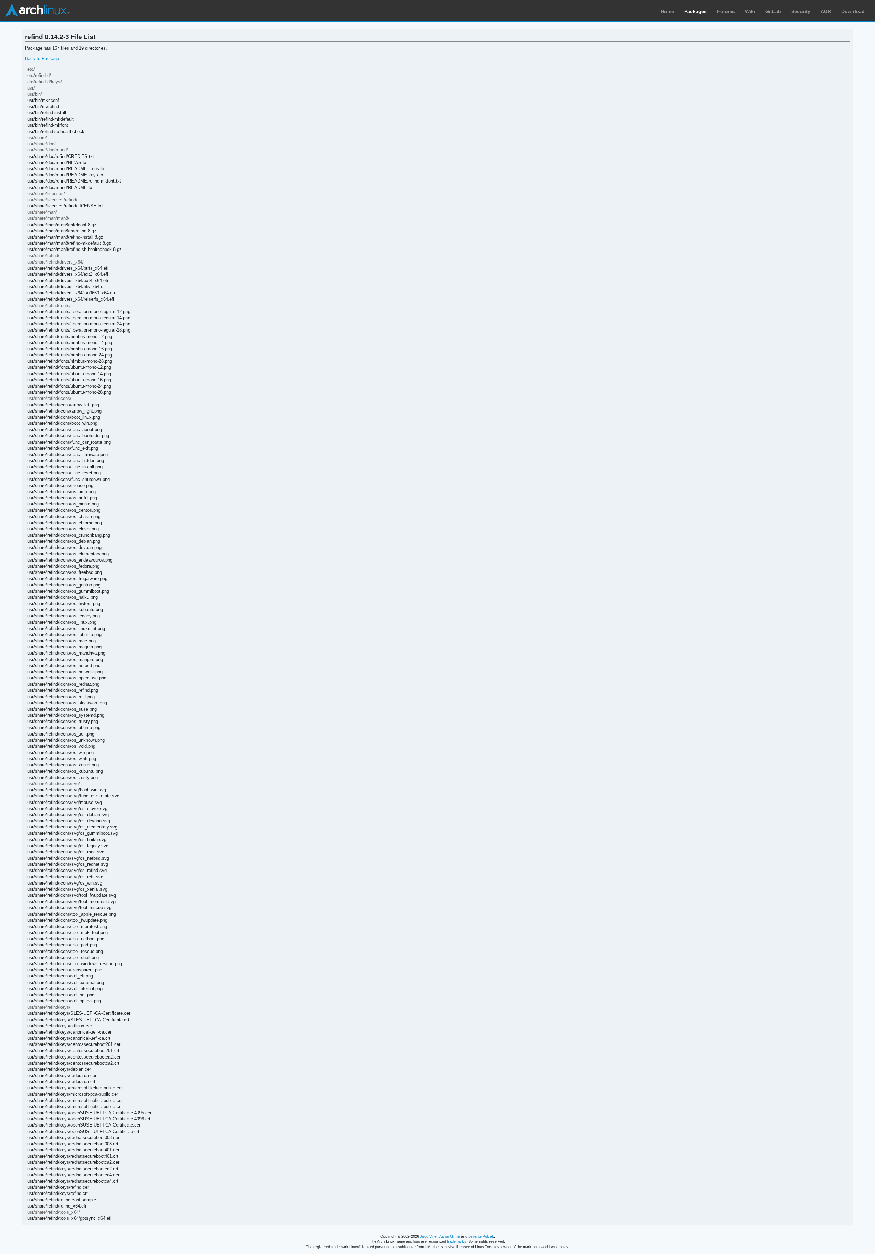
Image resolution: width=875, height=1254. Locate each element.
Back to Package (42, 58)
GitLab (773, 11)
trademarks (456, 1241)
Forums (726, 11)
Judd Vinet (429, 1236)
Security (800, 11)
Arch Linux (37, 10)
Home (667, 11)
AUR (826, 11)
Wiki (750, 11)
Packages (695, 11)
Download (853, 11)
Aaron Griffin (449, 1236)
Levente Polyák (481, 1236)
